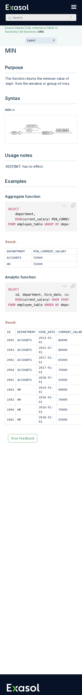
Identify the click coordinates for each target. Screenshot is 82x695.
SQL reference (36, 28)
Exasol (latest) (14, 28)
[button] (70, 17)
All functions (28, 31)
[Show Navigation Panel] (73, 6)
